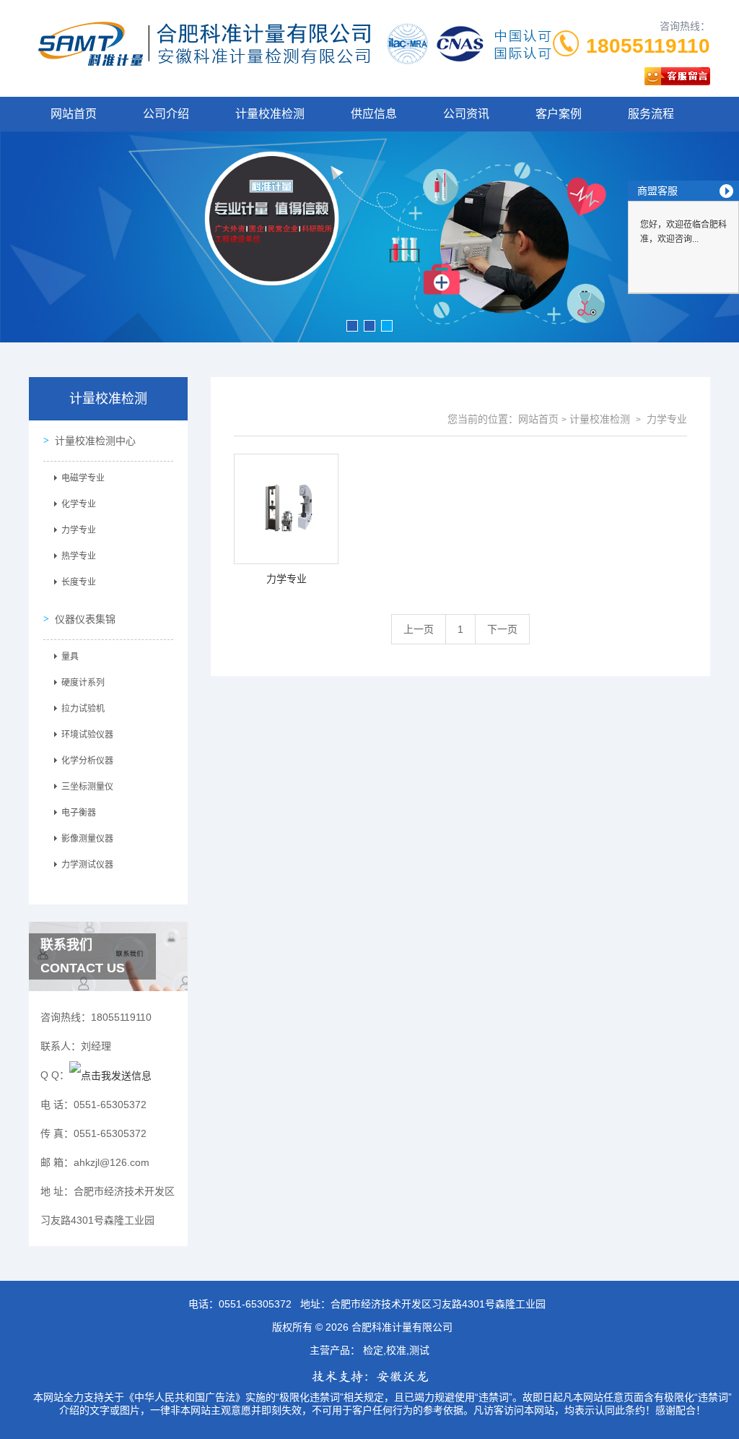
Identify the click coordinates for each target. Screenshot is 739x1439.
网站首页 (74, 114)
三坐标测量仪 (87, 787)
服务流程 (651, 114)
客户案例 (558, 114)
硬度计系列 (83, 683)
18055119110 (648, 46)
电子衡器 (78, 813)
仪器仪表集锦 (85, 619)
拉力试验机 (83, 709)
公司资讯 (466, 114)
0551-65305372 (255, 1304)
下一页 (502, 629)
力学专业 (78, 530)
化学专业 (78, 504)
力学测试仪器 (87, 865)
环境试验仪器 (87, 735)
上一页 (418, 629)
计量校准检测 (270, 114)
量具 (70, 657)
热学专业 (78, 556)
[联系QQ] (110, 1075)
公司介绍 (166, 114)
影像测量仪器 (87, 839)
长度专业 (78, 582)
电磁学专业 (83, 478)
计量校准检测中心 (95, 440)
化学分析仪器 (87, 761)
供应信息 (374, 114)
